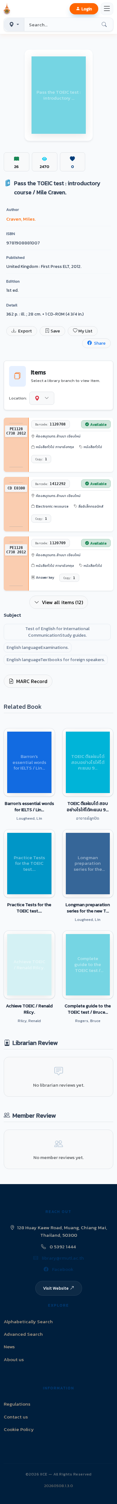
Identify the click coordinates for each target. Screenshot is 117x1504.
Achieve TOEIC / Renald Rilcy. (29, 1009)
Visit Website (56, 1288)
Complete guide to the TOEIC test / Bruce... (88, 1009)
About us (14, 1359)
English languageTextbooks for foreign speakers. (56, 659)
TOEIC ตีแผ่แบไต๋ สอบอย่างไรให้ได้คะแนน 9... (88, 806)
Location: (18, 398)
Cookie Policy (19, 1429)
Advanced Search (23, 1334)
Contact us (16, 1416)
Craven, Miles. (21, 218)
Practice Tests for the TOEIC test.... (29, 907)
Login (86, 9)
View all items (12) (62, 602)
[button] (8, 8)
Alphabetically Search (28, 1321)
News (9, 1346)
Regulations (17, 1403)
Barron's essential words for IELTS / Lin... (29, 806)
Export (24, 331)
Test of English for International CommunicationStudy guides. (57, 632)
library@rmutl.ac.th (62, 1257)
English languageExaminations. (38, 647)
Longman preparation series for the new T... (88, 907)
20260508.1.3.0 (58, 1486)
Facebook (62, 1269)
